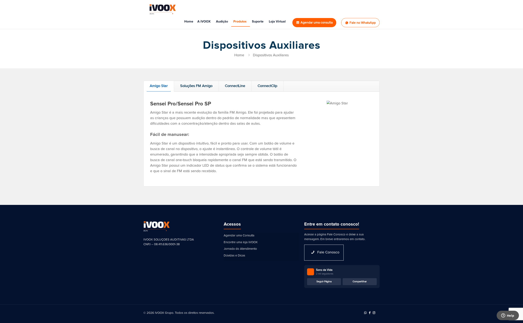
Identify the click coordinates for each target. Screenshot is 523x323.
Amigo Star (159, 86)
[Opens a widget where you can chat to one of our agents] (507, 316)
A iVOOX (204, 21)
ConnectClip (267, 86)
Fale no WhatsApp (363, 22)
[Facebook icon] (369, 312)
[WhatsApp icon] (365, 312)
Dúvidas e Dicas (234, 255)
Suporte (258, 21)
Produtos (240, 21)
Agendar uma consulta (317, 22)
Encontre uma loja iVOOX (241, 242)
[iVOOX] (163, 9)
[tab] (159, 86)
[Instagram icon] (373, 312)
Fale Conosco (336, 234)
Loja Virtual (277, 21)
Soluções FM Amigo (196, 86)
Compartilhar (360, 281)
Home (188, 21)
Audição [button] (222, 21)
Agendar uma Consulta (239, 235)
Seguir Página (324, 281)
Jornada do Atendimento (240, 248)
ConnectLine (235, 86)
